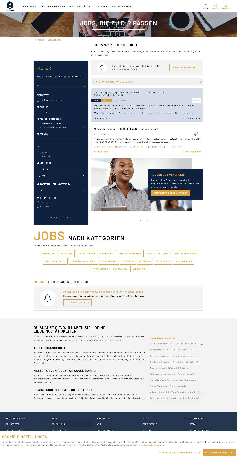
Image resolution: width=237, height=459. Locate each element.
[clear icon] (84, 76)
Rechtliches (196, 418)
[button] (206, 6)
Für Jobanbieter (15, 418)
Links (54, 418)
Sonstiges (103, 418)
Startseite (39, 40)
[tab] (41, 282)
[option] (176, 344)
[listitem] (26, 424)
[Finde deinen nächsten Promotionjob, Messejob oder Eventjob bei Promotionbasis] (10, 6)
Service (147, 418)
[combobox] (59, 85)
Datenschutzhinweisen (154, 445)
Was (38, 74)
